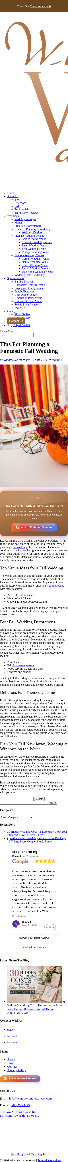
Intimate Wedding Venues (29, 235)
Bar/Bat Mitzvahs (25, 281)
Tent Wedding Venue (34, 248)
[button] (53, 927)
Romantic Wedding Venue (37, 242)
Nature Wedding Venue (35, 261)
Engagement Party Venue (29, 288)
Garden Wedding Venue (35, 258)
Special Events (15, 278)
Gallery (11, 311)
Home (10, 193)
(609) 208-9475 (20, 1105)
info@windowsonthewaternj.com (30, 1098)
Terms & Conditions (49, 1160)
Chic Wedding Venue (34, 238)
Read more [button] (19, 916)
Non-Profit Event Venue (28, 301)
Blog (17, 199)
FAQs (18, 206)
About (11, 1059)
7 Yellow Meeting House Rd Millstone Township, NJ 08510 (19, 1113)
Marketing (36, 1154)
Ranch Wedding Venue (35, 265)
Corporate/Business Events (30, 284)
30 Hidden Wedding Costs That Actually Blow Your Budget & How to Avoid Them (37, 833)
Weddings (13, 215)
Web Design (18, 1154)
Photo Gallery (22, 314)
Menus (18, 222)
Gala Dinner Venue (26, 294)
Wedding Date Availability (30, 275)
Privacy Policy (16, 1070)
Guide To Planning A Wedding (32, 229)
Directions (20, 202)
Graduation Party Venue (28, 297)
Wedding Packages (25, 219)
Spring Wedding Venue (35, 268)
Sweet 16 (20, 307)
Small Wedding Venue (34, 245)
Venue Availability (40, 6)
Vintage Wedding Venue (36, 252)
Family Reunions (24, 291)
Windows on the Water (17, 359)
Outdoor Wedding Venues (29, 255)
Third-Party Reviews (26, 212)
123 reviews (33, 856)
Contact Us (16, 320)
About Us (12, 196)
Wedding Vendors (32, 232)
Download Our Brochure (34, 947)
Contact (12, 1066)
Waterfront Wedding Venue (37, 271)
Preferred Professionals (28, 225)
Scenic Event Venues (27, 304)
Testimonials (22, 209)
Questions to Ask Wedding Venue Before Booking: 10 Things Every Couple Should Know (36, 840)
